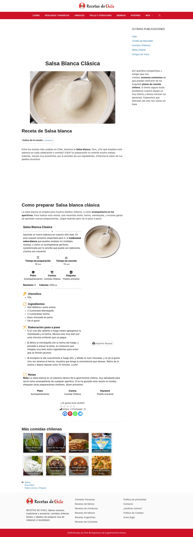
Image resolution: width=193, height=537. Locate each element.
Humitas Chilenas (141, 45)
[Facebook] (65, 413)
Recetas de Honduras (86, 508)
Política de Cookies (133, 513)
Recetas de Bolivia (84, 504)
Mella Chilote (139, 50)
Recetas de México (85, 513)
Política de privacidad (134, 499)
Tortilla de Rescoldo (142, 41)
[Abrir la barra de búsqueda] (159, 15)
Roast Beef (29, 485)
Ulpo (134, 36)
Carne (36, 15)
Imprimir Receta (103, 343)
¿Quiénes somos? (132, 508)
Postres (135, 15)
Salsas (27, 482)
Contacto (128, 504)
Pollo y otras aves (100, 15)
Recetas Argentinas (85, 517)
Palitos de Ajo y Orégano (35, 488)
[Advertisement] (72, 40)
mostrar (48, 140)
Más (148, 15)
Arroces (79, 15)
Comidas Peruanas (85, 499)
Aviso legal (129, 517)
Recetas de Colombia (86, 521)
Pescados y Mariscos (57, 15)
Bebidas (121, 15)
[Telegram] (80, 413)
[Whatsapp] (75, 413)
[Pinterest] (70, 413)
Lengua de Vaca (140, 54)
